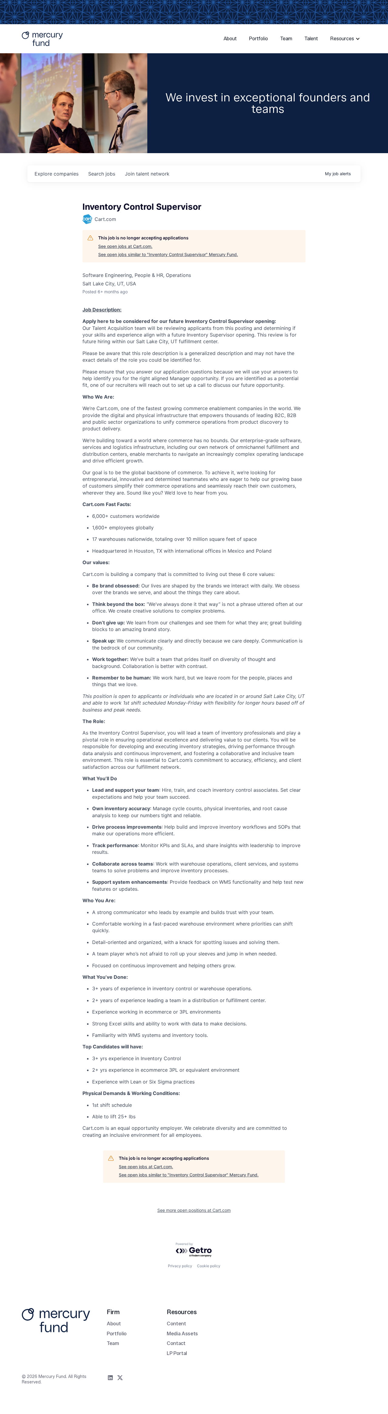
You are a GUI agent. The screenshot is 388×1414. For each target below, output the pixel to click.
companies (57, 174)
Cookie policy (208, 1266)
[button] (345, 38)
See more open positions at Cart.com (194, 1210)
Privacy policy (180, 1266)
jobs (101, 174)
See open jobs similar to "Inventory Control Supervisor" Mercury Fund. (168, 254)
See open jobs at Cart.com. (125, 246)
